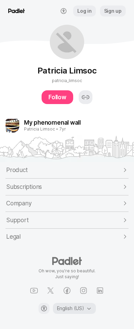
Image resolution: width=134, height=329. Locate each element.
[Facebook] (67, 290)
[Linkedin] (100, 290)
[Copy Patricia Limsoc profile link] (85, 97)
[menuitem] (63, 10)
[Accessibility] (43, 308)
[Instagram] (83, 290)
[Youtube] (34, 290)
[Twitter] (50, 290)
